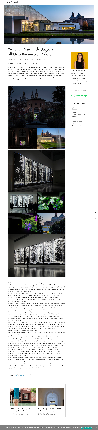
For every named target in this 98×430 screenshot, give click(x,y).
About (72, 123)
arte (16, 375)
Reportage (74, 108)
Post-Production (76, 116)
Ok (82, 427)
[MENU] (93, 2)
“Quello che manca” (76, 125)
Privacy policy (88, 427)
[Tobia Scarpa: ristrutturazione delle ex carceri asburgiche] (51, 397)
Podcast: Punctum (75, 119)
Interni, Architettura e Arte (34, 59)
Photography (74, 107)
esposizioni (22, 375)
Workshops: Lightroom (76, 121)
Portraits (74, 112)
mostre (28, 375)
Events (73, 110)
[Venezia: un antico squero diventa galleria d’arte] (23, 397)
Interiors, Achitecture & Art (78, 114)
